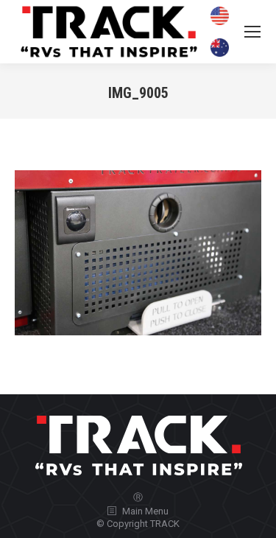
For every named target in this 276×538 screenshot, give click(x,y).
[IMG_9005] (138, 252)
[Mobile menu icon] (252, 32)
